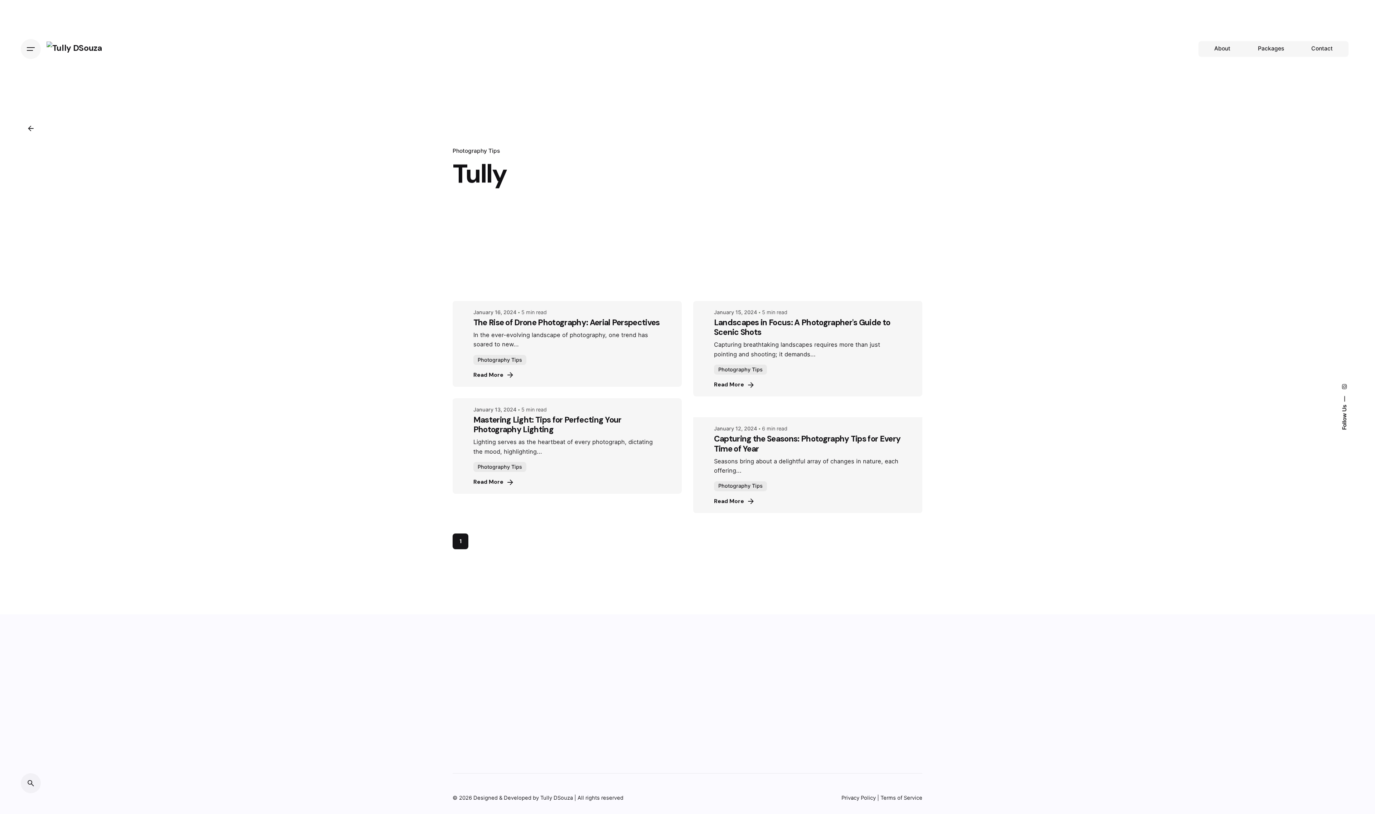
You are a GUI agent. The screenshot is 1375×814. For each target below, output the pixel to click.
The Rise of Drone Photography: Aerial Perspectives (566, 322)
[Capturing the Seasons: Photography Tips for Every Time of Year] (807, 412)
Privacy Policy (858, 798)
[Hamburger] (31, 49)
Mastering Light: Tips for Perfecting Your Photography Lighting (547, 425)
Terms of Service (901, 798)
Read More (488, 375)
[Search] (31, 783)
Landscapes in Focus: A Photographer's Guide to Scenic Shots (802, 327)
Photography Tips (476, 150)
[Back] (31, 128)
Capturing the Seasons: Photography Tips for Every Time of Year (807, 444)
